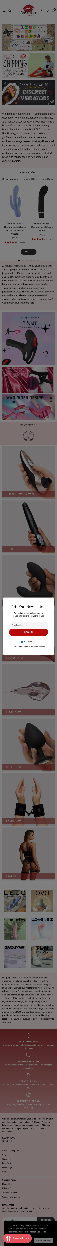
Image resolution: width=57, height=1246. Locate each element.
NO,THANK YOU (30, 641)
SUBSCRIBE (28, 632)
